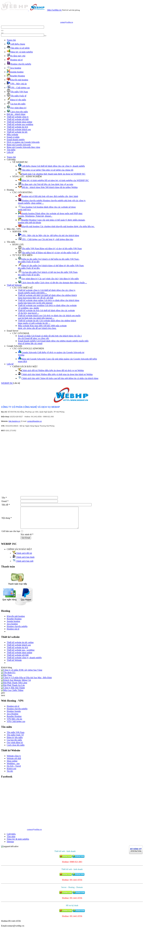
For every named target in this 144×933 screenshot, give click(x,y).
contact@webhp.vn (66, 22)
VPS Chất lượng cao (16, 721)
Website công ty (14, 756)
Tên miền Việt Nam (15, 732)
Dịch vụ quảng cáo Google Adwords (23, 142)
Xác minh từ (27, 534)
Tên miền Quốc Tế (15, 735)
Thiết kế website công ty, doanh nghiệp (24, 657)
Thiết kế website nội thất (18, 119)
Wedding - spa (13, 763)
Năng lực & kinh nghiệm (18, 839)
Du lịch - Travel (14, 766)
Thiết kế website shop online (19, 122)
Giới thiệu (11, 834)
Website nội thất (14, 758)
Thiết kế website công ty (18, 117)
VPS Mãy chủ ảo (14, 719)
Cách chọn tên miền (15, 745)
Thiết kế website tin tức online (20, 642)
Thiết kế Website (14, 285)
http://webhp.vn (14, 421)
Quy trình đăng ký (15, 742)
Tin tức (10, 771)
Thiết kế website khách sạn (19, 129)
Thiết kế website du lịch (17, 127)
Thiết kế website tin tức (17, 132)
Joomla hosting (13, 621)
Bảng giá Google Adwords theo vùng (23, 147)
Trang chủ (11, 40)
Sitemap (10, 841)
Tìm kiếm (11, 150)
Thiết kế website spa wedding (20, 124)
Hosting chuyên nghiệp (17, 626)
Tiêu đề (6, 505)
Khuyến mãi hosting (16, 616)
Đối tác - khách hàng (16, 114)
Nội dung (7, 518)
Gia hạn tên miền (14, 740)
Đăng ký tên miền (15, 737)
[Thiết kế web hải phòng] (72, 395)
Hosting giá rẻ (13, 629)
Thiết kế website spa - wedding (20, 650)
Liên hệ (10, 152)
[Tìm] (2, 30)
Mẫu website (12, 134)
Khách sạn (11, 768)
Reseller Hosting (14, 619)
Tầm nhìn (11, 836)
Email (5, 501)
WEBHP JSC (7, 383)
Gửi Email (26, 538)
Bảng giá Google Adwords (19, 144)
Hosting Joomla (14, 711)
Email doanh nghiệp (16, 139)
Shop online (12, 761)
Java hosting (12, 624)
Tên (4, 497)
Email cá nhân (13, 137)
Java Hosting (12, 714)
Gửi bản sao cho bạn (11, 531)
